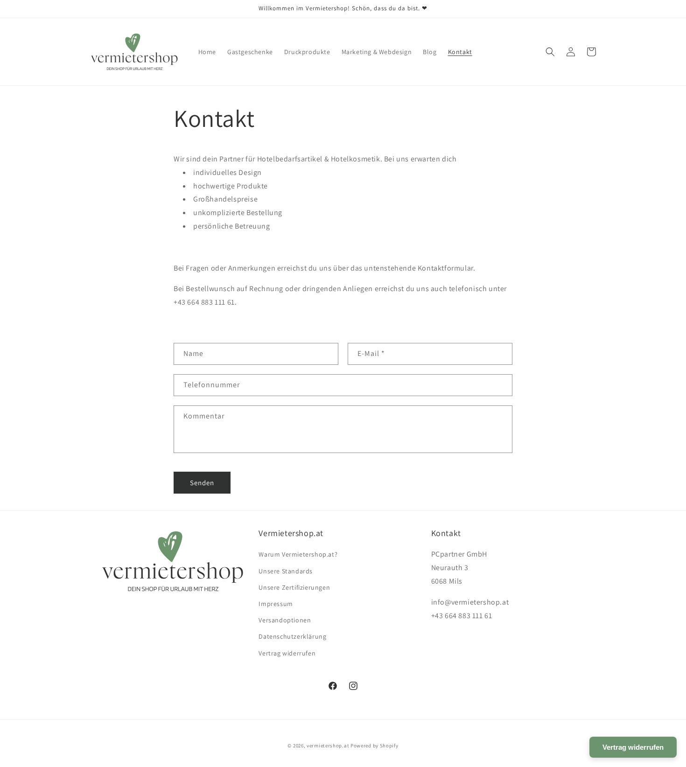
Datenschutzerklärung (292, 636)
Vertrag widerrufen (287, 653)
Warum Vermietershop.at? (298, 554)
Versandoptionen (285, 620)
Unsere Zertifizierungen (294, 587)
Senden (202, 482)
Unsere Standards (286, 571)
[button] (550, 52)
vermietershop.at (328, 745)
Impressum (276, 604)
